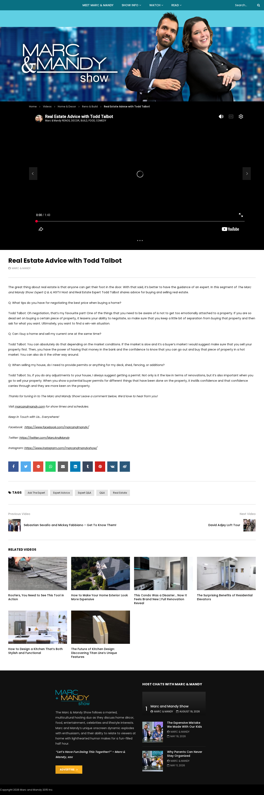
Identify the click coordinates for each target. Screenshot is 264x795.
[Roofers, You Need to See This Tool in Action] (37, 573)
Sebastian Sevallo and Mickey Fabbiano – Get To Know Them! (70, 525)
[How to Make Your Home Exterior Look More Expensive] (100, 573)
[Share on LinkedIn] (75, 466)
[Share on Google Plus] (38, 466)
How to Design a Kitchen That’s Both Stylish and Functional (35, 651)
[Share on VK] (112, 466)
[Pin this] (100, 466)
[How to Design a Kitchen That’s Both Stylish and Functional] (37, 627)
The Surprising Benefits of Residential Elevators (225, 597)
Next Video (248, 514)
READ (175, 5)
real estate (120, 492)
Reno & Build (90, 106)
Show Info (130, 5)
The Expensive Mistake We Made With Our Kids (184, 725)
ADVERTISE (68, 769)
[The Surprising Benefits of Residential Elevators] (226, 573)
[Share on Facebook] (13, 466)
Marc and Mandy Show (170, 706)
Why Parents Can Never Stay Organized (184, 754)
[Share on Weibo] (125, 466)
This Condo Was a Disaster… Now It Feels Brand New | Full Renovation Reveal (160, 599)
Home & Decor (67, 106)
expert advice (61, 492)
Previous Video (19, 514)
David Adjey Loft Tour (224, 525)
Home (33, 106)
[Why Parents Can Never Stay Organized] (152, 761)
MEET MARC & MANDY (97, 5)
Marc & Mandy (21, 268)
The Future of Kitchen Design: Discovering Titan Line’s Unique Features (94, 653)
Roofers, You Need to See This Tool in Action (36, 597)
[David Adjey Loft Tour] (249, 525)
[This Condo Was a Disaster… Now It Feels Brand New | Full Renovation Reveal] (163, 573)
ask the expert (36, 492)
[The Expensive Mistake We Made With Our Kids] (152, 732)
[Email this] (63, 466)
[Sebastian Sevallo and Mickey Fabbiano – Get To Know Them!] (33, 173)
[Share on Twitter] (26, 466)
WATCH (154, 5)
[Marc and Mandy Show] (132, 55)
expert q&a (84, 492)
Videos (47, 106)
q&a (102, 492)
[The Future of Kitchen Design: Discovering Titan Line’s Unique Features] (100, 627)
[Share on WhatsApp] (50, 466)
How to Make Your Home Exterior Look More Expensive (99, 597)
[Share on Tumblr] (87, 466)
